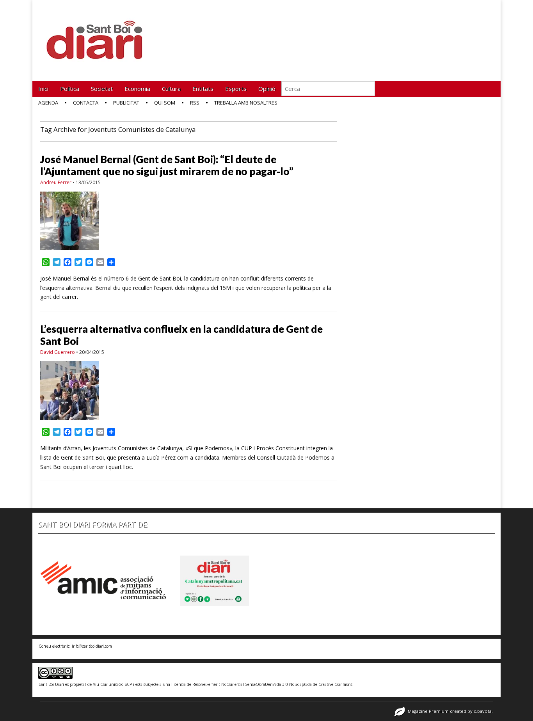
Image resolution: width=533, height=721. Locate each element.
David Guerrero (57, 352)
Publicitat (126, 102)
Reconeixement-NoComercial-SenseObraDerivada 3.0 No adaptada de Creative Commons (272, 684)
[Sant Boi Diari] (98, 34)
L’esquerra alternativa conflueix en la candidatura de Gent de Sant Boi (181, 335)
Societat (102, 88)
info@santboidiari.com (91, 645)
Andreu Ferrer (55, 182)
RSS (194, 102)
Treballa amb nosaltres (245, 102)
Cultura (171, 88)
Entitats (202, 88)
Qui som (164, 102)
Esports (236, 88)
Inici (43, 88)
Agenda (48, 102)
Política (69, 88)
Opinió (266, 88)
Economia (137, 88)
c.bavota (483, 711)
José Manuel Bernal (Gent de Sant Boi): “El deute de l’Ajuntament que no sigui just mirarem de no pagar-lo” (166, 165)
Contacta (85, 102)
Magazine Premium (428, 711)
